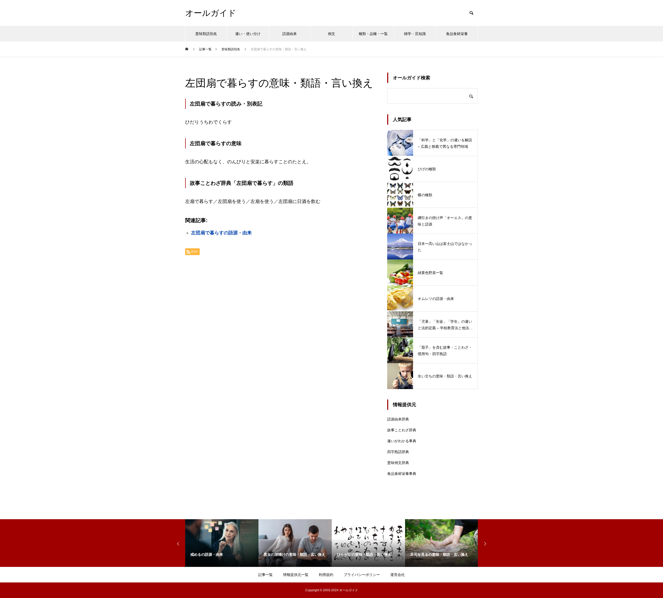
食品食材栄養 (457, 34)
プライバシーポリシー (362, 575)
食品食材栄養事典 (401, 474)
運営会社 (397, 575)
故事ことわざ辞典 (401, 430)
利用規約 (326, 575)
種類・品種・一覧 (373, 34)
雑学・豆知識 (415, 34)
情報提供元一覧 (295, 575)
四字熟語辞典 (398, 452)
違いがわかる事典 (401, 441)
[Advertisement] (281, 324)
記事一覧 (265, 575)
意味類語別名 (206, 34)
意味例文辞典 (398, 463)
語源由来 (289, 34)
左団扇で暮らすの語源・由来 (221, 232)
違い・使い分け (248, 34)
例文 (331, 34)
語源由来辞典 (398, 419)
